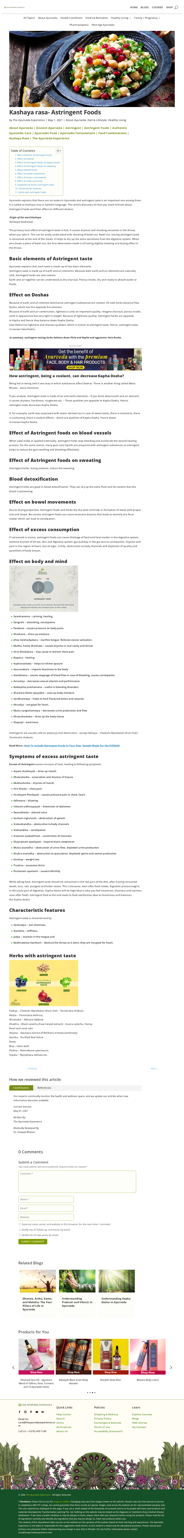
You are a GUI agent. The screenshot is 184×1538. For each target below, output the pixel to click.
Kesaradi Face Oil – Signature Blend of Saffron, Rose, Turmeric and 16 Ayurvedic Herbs (36, 1383)
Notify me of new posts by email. (40, 1235)
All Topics (29, 18)
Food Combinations (112, 133)
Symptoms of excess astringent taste (35, 184)
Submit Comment (32, 1241)
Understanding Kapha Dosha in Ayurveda (116, 1300)
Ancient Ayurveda (49, 128)
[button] (87, 1392)
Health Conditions (71, 18)
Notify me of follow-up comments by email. (46, 1229)
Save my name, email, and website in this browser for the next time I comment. (66, 1224)
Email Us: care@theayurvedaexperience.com (36, 1422)
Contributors (21, 1087)
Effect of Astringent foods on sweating (36, 166)
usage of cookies (61, 1501)
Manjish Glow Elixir (110, 1379)
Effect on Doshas (25, 158)
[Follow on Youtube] (36, 1412)
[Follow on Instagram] (25, 1412)
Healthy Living (119, 18)
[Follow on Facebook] (19, 1412)
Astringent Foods (96, 128)
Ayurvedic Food (45, 133)
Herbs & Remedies (97, 18)
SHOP (169, 7)
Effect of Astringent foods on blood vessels (38, 162)
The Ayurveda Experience (29, 120)
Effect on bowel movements (31, 173)
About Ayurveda (47, 18)
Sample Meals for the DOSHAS (101, 745)
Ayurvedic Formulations (77, 133)
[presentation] (13, 1367)
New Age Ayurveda (103, 25)
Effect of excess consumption (32, 177)
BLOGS (145, 7)
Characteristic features (30, 188)
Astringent (73, 128)
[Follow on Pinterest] (31, 1412)
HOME (134, 7)
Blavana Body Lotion (148, 1379)
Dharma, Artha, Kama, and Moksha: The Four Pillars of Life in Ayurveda (37, 1304)
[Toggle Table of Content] (57, 150)
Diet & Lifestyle (97, 120)
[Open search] (176, 7)
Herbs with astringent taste (32, 192)
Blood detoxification (27, 169)
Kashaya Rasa (19, 138)
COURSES (157, 7)
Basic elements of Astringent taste (34, 155)
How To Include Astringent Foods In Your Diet (52, 745)
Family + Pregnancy (146, 18)
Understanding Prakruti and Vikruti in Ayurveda (77, 1302)
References (44, 1087)
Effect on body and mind (29, 181)
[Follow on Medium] (42, 1412)
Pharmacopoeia (79, 25)
